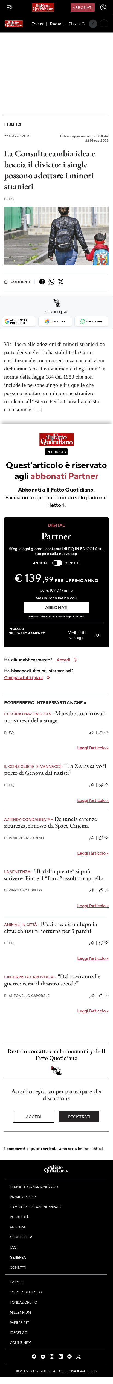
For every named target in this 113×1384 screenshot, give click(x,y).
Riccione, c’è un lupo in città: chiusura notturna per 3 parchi (50, 927)
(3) (107, 890)
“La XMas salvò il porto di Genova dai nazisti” (55, 769)
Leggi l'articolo (93, 747)
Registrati (79, 1116)
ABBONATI (56, 607)
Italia (13, 124)
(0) (106, 732)
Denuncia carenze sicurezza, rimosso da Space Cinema (50, 822)
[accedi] (103, 7)
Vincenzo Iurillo (23, 890)
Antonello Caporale (27, 996)
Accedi (34, 1116)
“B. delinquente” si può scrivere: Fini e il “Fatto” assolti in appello (53, 874)
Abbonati (82, 7)
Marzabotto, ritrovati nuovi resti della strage (55, 716)
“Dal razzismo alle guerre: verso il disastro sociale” (52, 979)
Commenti (20, 281)
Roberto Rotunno (24, 838)
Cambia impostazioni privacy (36, 1207)
